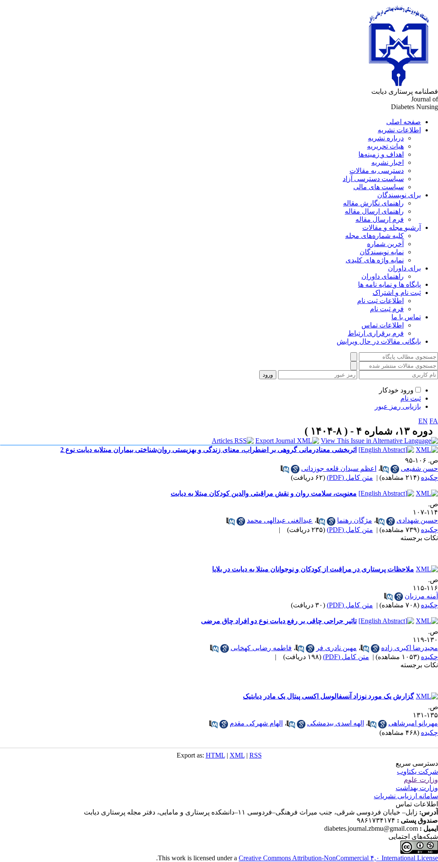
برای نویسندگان (399, 195)
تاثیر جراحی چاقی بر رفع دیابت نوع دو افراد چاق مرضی (279, 620)
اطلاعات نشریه (399, 130)
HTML (215, 755)
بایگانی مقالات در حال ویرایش (379, 341)
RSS (255, 755)
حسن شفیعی (419, 468)
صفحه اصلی (403, 121)
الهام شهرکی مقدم (256, 723)
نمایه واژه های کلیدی (375, 260)
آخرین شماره (385, 243)
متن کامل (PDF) (350, 477)
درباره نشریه (386, 138)
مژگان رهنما (354, 520)
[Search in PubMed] (384, 469)
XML (237, 755)
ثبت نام (410, 398)
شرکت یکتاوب (417, 771)
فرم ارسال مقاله (379, 219)
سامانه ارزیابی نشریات (406, 796)
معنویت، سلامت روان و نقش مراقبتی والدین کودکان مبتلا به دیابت (264, 493)
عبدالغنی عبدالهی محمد (280, 520)
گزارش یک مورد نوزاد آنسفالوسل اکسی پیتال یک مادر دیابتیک (328, 696)
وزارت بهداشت (417, 787)
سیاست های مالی (378, 186)
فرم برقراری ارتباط (376, 333)
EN (423, 421)
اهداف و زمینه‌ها (381, 154)
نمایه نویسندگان (382, 252)
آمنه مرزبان (421, 596)
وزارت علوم (421, 779)
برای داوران (404, 268)
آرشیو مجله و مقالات (391, 227)
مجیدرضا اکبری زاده (409, 647)
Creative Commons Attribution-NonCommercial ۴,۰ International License (338, 858)
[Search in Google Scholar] (395, 469)
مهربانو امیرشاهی (413, 723)
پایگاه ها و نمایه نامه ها (389, 284)
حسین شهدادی (417, 520)
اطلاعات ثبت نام (380, 300)
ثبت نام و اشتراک (397, 292)
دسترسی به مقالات (376, 170)
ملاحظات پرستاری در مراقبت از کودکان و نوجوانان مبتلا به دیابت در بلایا (313, 569)
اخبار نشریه (387, 162)
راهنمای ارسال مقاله (374, 211)
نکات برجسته (419, 537)
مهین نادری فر (336, 647)
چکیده (429, 477)
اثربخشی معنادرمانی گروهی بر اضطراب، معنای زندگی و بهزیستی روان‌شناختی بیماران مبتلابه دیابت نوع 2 (208, 449)
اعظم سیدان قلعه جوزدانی (338, 468)
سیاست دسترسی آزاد (373, 178)
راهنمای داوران (382, 276)
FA (433, 421)
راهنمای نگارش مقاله (373, 203)
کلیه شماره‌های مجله (374, 235)
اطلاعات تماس (382, 325)
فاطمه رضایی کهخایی (261, 647)
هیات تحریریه (385, 146)
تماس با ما (406, 317)
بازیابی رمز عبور (398, 406)
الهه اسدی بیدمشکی (335, 723)
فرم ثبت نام (387, 308)
